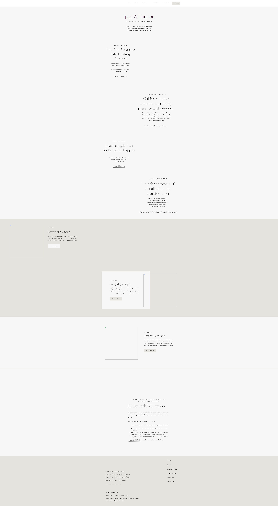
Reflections (113, 281)
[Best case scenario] (121, 343)
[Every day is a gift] (159, 290)
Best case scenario (154, 336)
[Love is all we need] (26, 241)
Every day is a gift (120, 284)
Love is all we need (59, 232)
